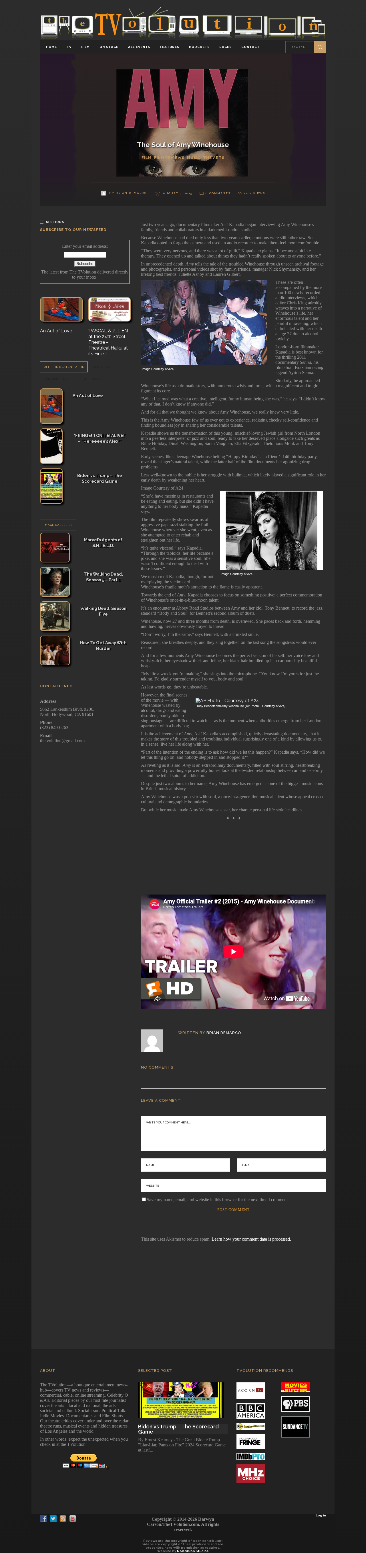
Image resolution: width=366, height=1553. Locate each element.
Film (147, 157)
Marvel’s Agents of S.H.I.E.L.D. (103, 542)
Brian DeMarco (223, 1033)
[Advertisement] (183, 1287)
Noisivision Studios (192, 1551)
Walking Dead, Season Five (103, 611)
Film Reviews (169, 157)
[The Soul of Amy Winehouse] (156, 1040)
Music (193, 157)
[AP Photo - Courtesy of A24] (227, 700)
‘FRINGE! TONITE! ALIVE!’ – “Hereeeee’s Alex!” (100, 438)
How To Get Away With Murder (103, 645)
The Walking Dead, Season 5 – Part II (103, 577)
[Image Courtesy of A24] (204, 363)
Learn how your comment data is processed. (251, 1239)
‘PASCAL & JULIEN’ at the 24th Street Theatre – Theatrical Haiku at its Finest (108, 342)
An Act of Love (56, 331)
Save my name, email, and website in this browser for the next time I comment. (218, 1199)
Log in (321, 1515)
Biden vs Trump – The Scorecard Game (99, 478)
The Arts (213, 157)
